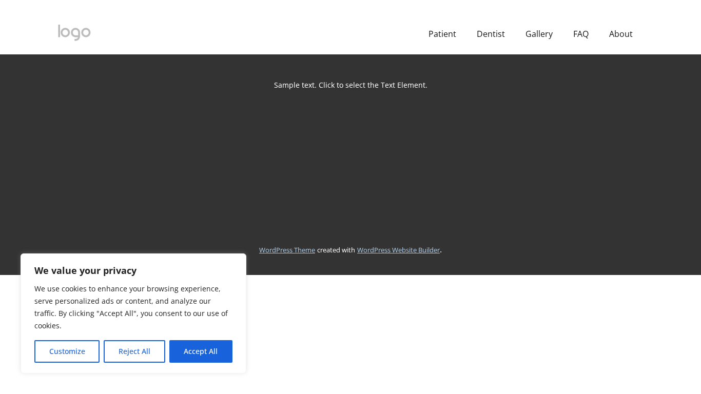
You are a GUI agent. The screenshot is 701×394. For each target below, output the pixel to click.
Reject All (134, 351)
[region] (133, 313)
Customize (67, 351)
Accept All (201, 351)
